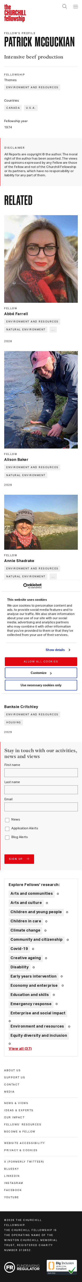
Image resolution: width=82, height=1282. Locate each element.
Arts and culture (26, 903)
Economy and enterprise (34, 986)
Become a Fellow (20, 1131)
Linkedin (12, 1176)
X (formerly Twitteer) (24, 1162)
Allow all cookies (41, 661)
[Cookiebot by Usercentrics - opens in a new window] (23, 586)
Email (8, 799)
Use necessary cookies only (41, 685)
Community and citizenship (37, 940)
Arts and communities (32, 894)
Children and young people (36, 912)
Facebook (13, 1190)
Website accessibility (24, 1143)
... (53, 329)
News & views (16, 1103)
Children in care (26, 921)
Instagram (13, 1183)
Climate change (25, 930)
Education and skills (30, 995)
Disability (20, 967)
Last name (12, 782)
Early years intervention (34, 976)
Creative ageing (26, 958)
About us (12, 1070)
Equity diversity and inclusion (39, 1036)
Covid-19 (19, 949)
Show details (55, 650)
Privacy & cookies (21, 1150)
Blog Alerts (19, 837)
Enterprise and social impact (38, 1013)
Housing (13, 722)
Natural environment (26, 329)
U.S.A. (31, 108)
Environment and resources (32, 87)
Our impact (14, 1117)
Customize (38, 673)
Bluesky (11, 1169)
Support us (14, 1077)
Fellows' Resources (22, 1124)
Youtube (11, 1197)
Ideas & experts (19, 1110)
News (15, 819)
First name (12, 765)
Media (9, 1091)
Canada (13, 108)
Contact (12, 1084)
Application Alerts (24, 828)
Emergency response (31, 1004)
